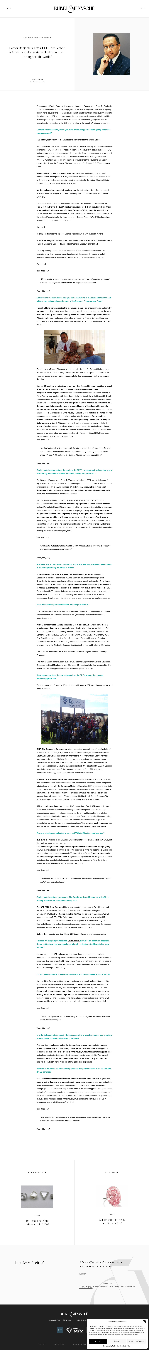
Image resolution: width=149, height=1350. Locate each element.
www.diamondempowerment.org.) (79, 668)
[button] (144, 1321)
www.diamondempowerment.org (52, 964)
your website (74, 941)
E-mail (82, 1274)
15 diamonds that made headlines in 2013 (111, 1221)
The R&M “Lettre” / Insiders (37, 38)
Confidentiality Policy (109, 1346)
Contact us (59, 1344)
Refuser (117, 1341)
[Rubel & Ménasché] (74, 8)
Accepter (98, 1341)
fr (145, 8)
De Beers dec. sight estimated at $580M (37, 1222)
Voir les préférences (136, 1341)
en (141, 8)
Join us (42, 1344)
